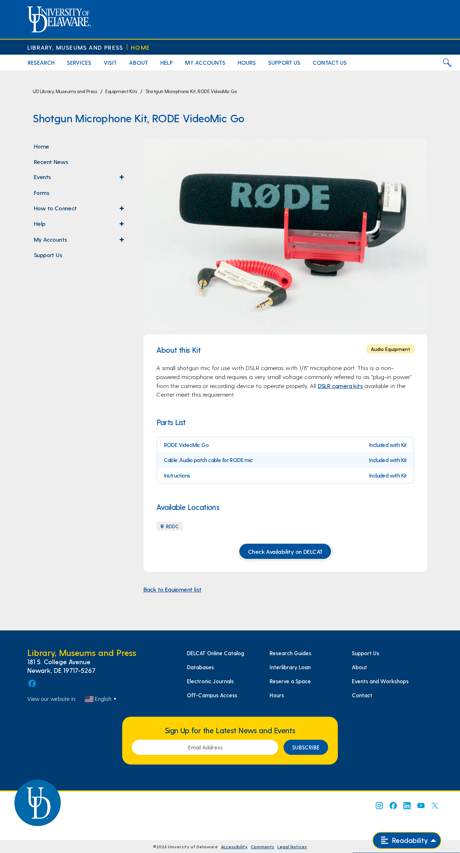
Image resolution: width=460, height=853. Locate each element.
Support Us (365, 653)
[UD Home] (59, 19)
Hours (277, 695)
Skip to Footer (13, 2)
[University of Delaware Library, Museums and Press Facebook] (31, 683)
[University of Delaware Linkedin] (406, 805)
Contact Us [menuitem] (330, 62)
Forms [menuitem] (41, 192)
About (359, 667)
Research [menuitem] (41, 62)
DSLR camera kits (340, 385)
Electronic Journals (210, 681)
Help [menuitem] (166, 62)
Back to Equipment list (172, 589)
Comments (262, 846)
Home (140, 47)
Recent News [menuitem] (51, 161)
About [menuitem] (138, 62)
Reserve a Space (290, 681)
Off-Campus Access (212, 695)
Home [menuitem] (41, 146)
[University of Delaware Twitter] (435, 805)
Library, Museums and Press (75, 47)
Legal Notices (292, 846)
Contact (362, 695)
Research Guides (290, 653)
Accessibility (234, 846)
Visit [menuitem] (110, 62)
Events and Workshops (380, 681)
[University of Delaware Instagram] (378, 805)
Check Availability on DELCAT (285, 551)
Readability (409, 840)
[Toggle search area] (447, 62)
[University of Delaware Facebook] (392, 805)
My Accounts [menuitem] (205, 62)
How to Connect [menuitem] (80, 210)
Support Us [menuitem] (284, 62)
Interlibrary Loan (290, 667)
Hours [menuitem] (247, 62)
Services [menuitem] (79, 62)
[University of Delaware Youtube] (421, 805)
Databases (200, 667)
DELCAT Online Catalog (215, 653)
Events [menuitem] (80, 178)
